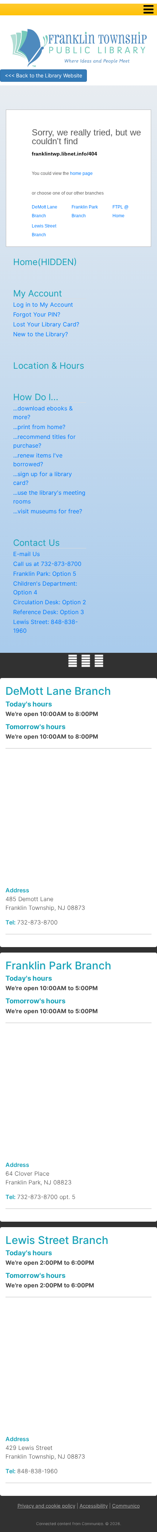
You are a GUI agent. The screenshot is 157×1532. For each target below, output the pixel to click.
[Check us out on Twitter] (86, 661)
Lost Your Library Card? (46, 324)
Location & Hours (48, 365)
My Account (37, 293)
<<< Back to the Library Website (43, 75)
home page (81, 173)
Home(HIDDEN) (45, 262)
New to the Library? (40, 334)
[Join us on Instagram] (99, 661)
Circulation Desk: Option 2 (49, 602)
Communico (126, 1506)
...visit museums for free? (47, 511)
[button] (148, 9)
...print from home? (39, 426)
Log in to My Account (43, 304)
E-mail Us (26, 554)
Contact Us (36, 542)
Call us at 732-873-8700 (47, 563)
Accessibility (94, 1506)
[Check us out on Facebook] (73, 661)
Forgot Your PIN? (36, 314)
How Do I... (35, 397)
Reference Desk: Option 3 (48, 612)
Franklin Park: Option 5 (44, 573)
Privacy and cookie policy (46, 1506)
